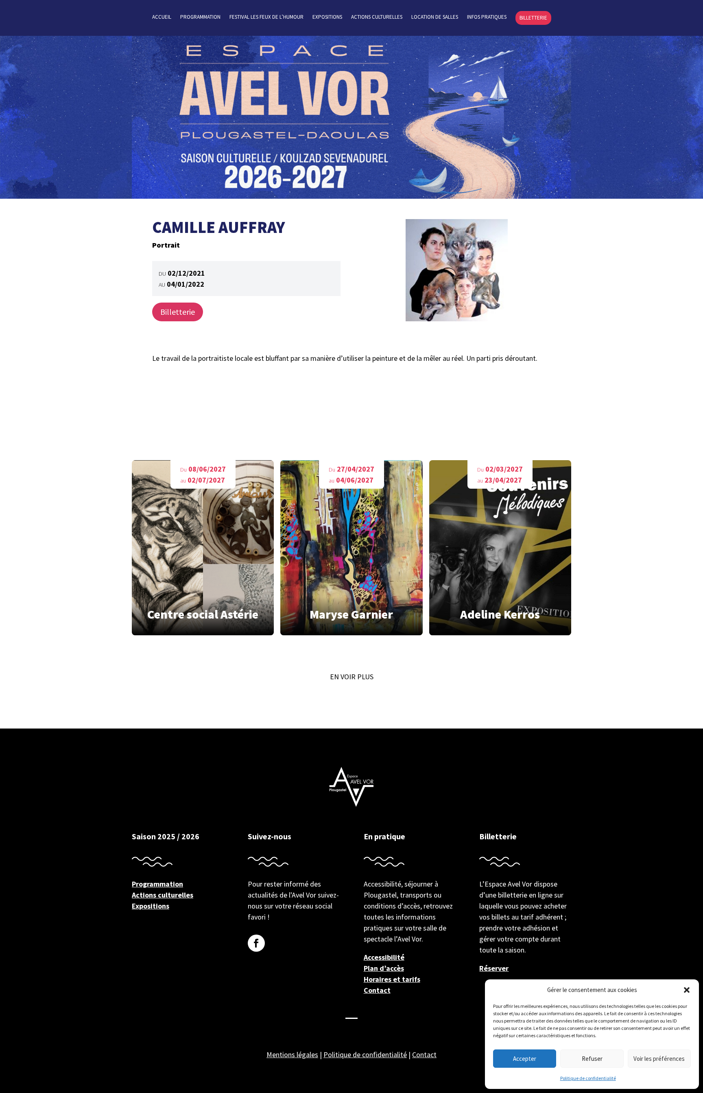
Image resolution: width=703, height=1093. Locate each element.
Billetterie (533, 17)
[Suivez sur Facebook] (256, 943)
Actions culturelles (376, 17)
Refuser (592, 1058)
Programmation (200, 17)
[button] (687, 990)
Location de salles (434, 17)
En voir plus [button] (351, 676)
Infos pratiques (487, 17)
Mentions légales (292, 1054)
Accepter (524, 1058)
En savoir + (203, 551)
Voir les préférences (659, 1058)
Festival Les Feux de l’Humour (266, 17)
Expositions (327, 17)
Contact (377, 990)
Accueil (161, 17)
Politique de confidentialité (588, 1078)
